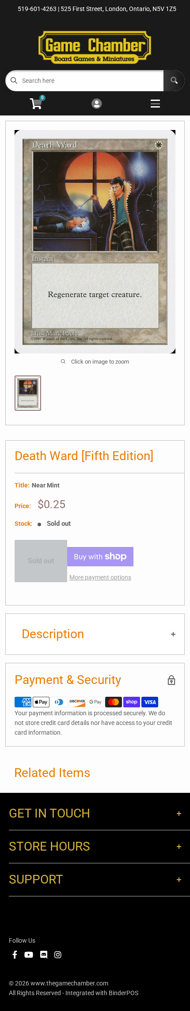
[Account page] (96, 104)
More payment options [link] (100, 577)
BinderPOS (123, 992)
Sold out (41, 561)
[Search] (174, 80)
